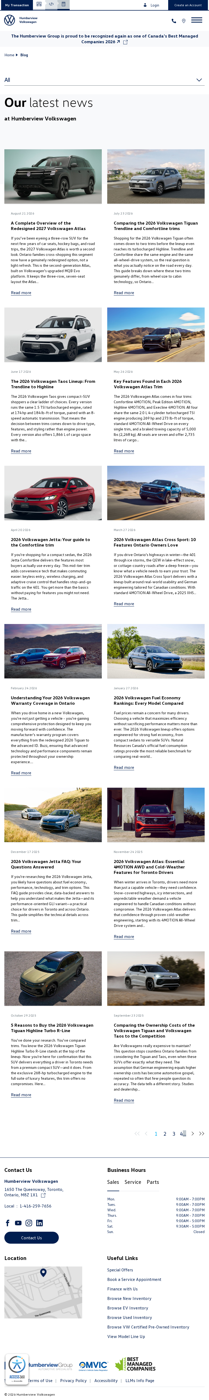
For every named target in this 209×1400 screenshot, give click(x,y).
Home (9, 54)
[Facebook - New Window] (8, 1223)
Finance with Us (122, 1289)
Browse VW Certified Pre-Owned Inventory (148, 1327)
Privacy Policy (73, 1380)
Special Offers (120, 1269)
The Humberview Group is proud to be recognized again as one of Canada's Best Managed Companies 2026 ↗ (104, 38)
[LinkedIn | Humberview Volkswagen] (40, 1223)
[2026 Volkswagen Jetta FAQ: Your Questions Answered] (53, 815)
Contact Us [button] (31, 1237)
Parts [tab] (153, 1181)
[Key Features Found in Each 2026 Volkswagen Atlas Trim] (156, 335)
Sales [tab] (113, 1181)
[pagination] (192, 1133)
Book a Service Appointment (134, 1279)
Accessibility (105, 1380)
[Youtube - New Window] (19, 1223)
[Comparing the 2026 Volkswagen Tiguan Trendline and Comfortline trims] (156, 177)
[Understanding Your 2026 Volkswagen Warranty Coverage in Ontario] (53, 652)
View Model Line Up (126, 1336)
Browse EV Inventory (127, 1308)
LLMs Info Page (139, 1380)
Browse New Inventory (129, 1298)
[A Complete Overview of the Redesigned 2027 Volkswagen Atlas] (53, 177)
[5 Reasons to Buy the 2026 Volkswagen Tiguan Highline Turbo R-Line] (53, 979)
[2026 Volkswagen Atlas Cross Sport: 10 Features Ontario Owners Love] (156, 493)
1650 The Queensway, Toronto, (33, 1192)
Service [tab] (133, 1181)
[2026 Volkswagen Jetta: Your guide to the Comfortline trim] (53, 493)
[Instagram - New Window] (29, 1223)
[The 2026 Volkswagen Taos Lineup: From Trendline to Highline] (53, 335)
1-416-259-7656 (35, 1206)
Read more (21, 292)
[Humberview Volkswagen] (23, 21)
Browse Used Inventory (129, 1317)
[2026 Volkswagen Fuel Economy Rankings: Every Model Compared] (156, 652)
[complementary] (17, 1369)
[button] (17, 5)
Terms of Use (39, 1380)
